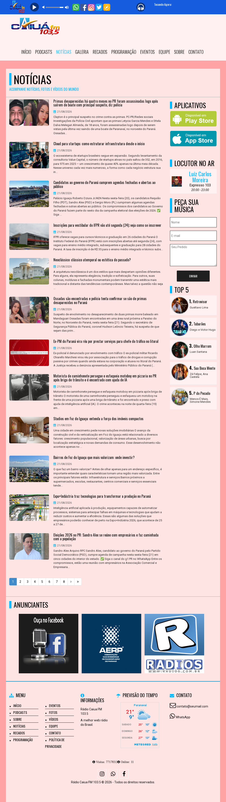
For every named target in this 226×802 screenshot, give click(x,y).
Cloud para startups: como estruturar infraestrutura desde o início (99, 144)
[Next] (71, 581)
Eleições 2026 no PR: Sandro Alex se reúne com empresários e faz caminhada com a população (105, 537)
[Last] (78, 581)
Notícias (63, 51)
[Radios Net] (80, 635)
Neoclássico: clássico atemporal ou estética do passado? (92, 260)
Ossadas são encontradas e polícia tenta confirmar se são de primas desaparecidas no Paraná (100, 300)
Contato (195, 51)
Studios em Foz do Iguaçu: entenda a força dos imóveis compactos (98, 419)
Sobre (179, 51)
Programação (123, 51)
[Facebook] (124, 773)
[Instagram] (102, 773)
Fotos (53, 712)
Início (26, 51)
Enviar (193, 276)
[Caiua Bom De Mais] (206, 635)
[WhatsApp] (113, 773)
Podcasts (43, 51)
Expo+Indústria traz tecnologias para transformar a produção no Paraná (102, 496)
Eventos (147, 51)
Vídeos (53, 719)
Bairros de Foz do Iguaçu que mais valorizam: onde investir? (94, 458)
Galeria (82, 51)
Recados (100, 51)
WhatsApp (183, 717)
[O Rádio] (143, 635)
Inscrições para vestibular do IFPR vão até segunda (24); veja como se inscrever (107, 225)
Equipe (164, 51)
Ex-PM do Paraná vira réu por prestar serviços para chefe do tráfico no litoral (105, 341)
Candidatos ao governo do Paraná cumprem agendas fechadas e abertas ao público (104, 184)
